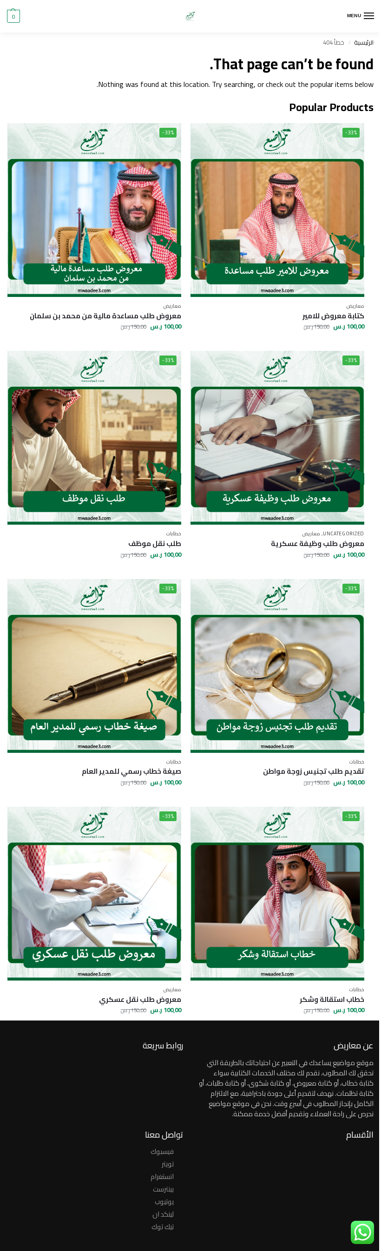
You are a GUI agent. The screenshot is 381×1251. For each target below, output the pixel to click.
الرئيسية (364, 42)
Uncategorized (343, 533)
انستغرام (162, 1176)
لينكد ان (163, 1214)
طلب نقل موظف (154, 543)
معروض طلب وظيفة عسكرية (317, 543)
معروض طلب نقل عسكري (140, 999)
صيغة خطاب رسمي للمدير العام (131, 771)
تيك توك (162, 1226)
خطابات (173, 533)
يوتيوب (164, 1201)
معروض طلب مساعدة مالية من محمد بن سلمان (105, 316)
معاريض (355, 305)
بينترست (163, 1189)
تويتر (168, 1164)
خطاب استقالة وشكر (332, 999)
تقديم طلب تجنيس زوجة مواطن (313, 771)
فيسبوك (162, 1151)
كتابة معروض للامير (333, 316)
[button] (13, 16)
